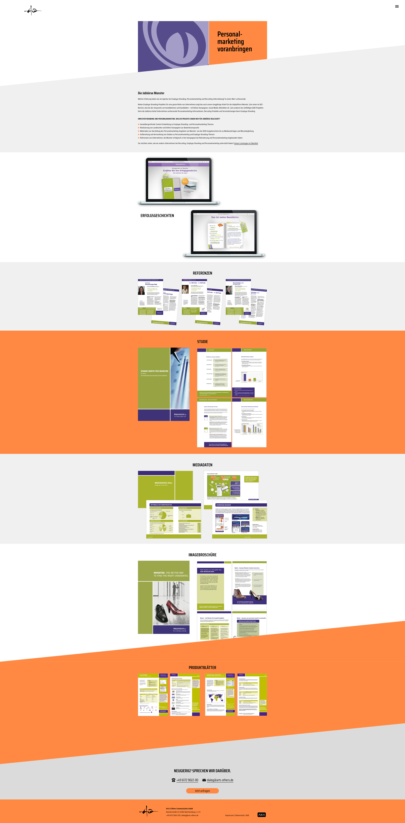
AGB (247, 815)
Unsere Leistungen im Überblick (246, 143)
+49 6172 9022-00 (187, 780)
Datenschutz (239, 815)
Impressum (229, 815)
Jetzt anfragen (202, 790)
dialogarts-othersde (220, 780)
